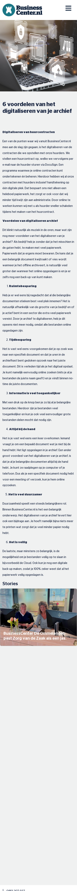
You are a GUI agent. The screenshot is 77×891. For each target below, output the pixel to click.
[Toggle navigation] (65, 6)
